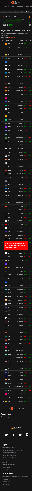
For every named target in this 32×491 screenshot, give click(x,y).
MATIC (9, 127)
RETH (9, 235)
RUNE (9, 293)
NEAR (9, 119)
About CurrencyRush (8, 464)
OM (8, 361)
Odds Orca (5, 484)
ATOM (9, 177)
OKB (9, 192)
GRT (9, 231)
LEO (9, 112)
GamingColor (6, 481)
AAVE (9, 285)
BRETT (9, 289)
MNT (9, 195)
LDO (9, 260)
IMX (9, 217)
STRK (9, 376)
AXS (9, 372)
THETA (9, 278)
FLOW (9, 354)
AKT (9, 339)
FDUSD (9, 213)
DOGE (9, 76)
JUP (9, 314)
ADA (9, 80)
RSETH (9, 365)
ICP (8, 145)
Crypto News (6, 414)
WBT (9, 271)
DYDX (9, 368)
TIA (8, 264)
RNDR (9, 170)
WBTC (9, 94)
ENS (9, 343)
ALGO (9, 296)
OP (8, 224)
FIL (8, 188)
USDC (9, 62)
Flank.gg (5, 479)
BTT (9, 386)
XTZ (9, 397)
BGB (9, 257)
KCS (9, 336)
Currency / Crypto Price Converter (12, 450)
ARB (9, 184)
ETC (9, 152)
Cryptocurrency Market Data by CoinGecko (15, 476)
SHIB (9, 91)
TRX (9, 83)
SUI (8, 220)
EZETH (9, 148)
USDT (9, 51)
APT (9, 163)
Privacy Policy (6, 470)
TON (9, 72)
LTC (9, 123)
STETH (9, 65)
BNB (9, 54)
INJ (8, 210)
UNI (9, 109)
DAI (8, 116)
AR (8, 253)
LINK (9, 101)
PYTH (9, 303)
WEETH (9, 130)
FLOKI (9, 267)
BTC (9, 44)
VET (9, 202)
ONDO (9, 275)
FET (9, 155)
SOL (9, 58)
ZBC (9, 350)
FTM (9, 282)
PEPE (9, 137)
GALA (9, 358)
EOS (9, 311)
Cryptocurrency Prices (9, 447)
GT (8, 332)
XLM (9, 166)
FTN (9, 394)
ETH (9, 47)
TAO (9, 228)
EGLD (9, 325)
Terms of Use (6, 467)
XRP (9, 69)
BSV (9, 401)
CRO (9, 181)
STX (9, 206)
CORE (9, 329)
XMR (9, 159)
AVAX (9, 87)
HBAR (9, 174)
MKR (9, 199)
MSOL (9, 383)
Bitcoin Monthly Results (9, 458)
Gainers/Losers (23, 6)
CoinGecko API (11, 37)
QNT (9, 318)
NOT (9, 238)
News (13, 6)
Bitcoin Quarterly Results (9, 455)
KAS (9, 134)
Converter (6, 6)
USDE (9, 141)
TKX (9, 379)
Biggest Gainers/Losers (9, 452)
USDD (9, 390)
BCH (9, 105)
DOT (9, 98)
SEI (8, 321)
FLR (9, 347)
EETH (9, 307)
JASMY (9, 300)
